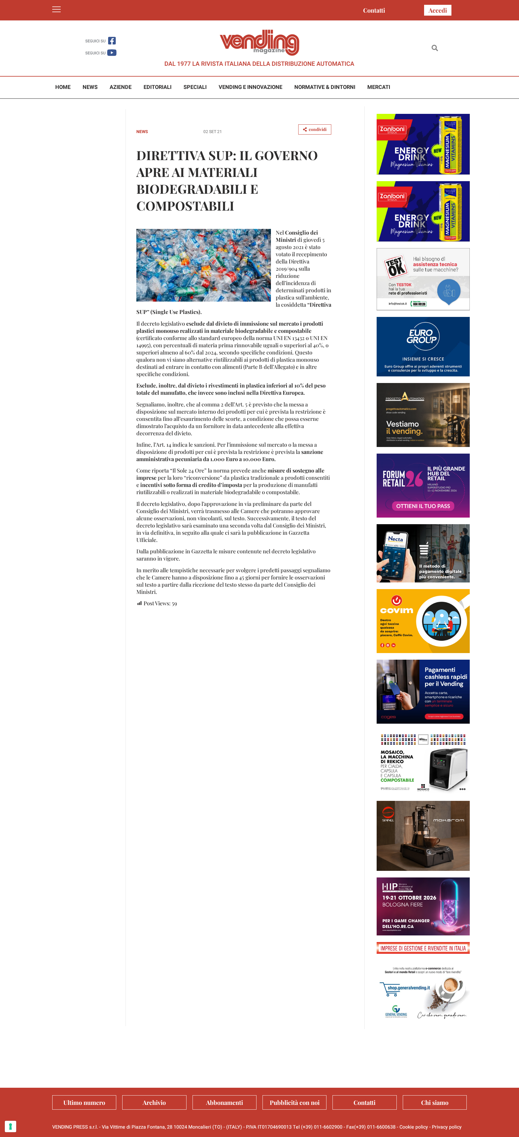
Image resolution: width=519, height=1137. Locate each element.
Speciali (195, 87)
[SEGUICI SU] (112, 40)
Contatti (374, 10)
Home (63, 87)
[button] (435, 48)
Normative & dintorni (324, 87)
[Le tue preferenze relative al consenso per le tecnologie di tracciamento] (10, 1126)
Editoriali (157, 87)
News (90, 87)
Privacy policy (447, 1127)
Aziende (121, 87)
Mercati (378, 87)
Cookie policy (413, 1127)
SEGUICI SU (95, 41)
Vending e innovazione (250, 87)
